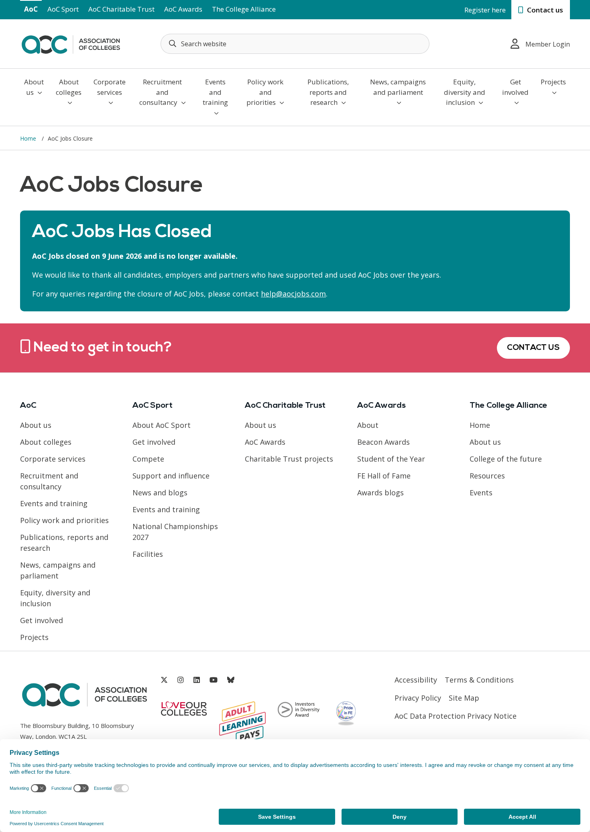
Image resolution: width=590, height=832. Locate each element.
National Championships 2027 (175, 531)
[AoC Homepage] (70, 43)
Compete (148, 459)
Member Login (547, 44)
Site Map (464, 698)
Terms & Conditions (479, 680)
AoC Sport (63, 9)
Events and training (215, 92)
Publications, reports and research (328, 92)
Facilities (147, 554)
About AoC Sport (161, 425)
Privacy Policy (418, 698)
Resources (487, 475)
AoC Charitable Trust (121, 9)
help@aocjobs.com (293, 293)
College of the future (506, 459)
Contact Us (533, 348)
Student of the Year (391, 459)
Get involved (515, 87)
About (367, 425)
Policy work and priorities (264, 92)
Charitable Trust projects (289, 459)
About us (34, 87)
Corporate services (110, 87)
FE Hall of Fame (384, 475)
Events (481, 492)
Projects (553, 81)
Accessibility (416, 680)
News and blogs (159, 492)
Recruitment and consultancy (160, 92)
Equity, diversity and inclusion (464, 92)
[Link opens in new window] (164, 680)
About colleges (68, 87)
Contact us (544, 9)
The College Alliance (244, 9)
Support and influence (171, 475)
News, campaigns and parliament (398, 87)
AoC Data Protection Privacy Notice (456, 716)
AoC (31, 9)
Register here (485, 9)
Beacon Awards (383, 442)
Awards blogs (380, 492)
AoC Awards (183, 9)
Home (29, 138)
